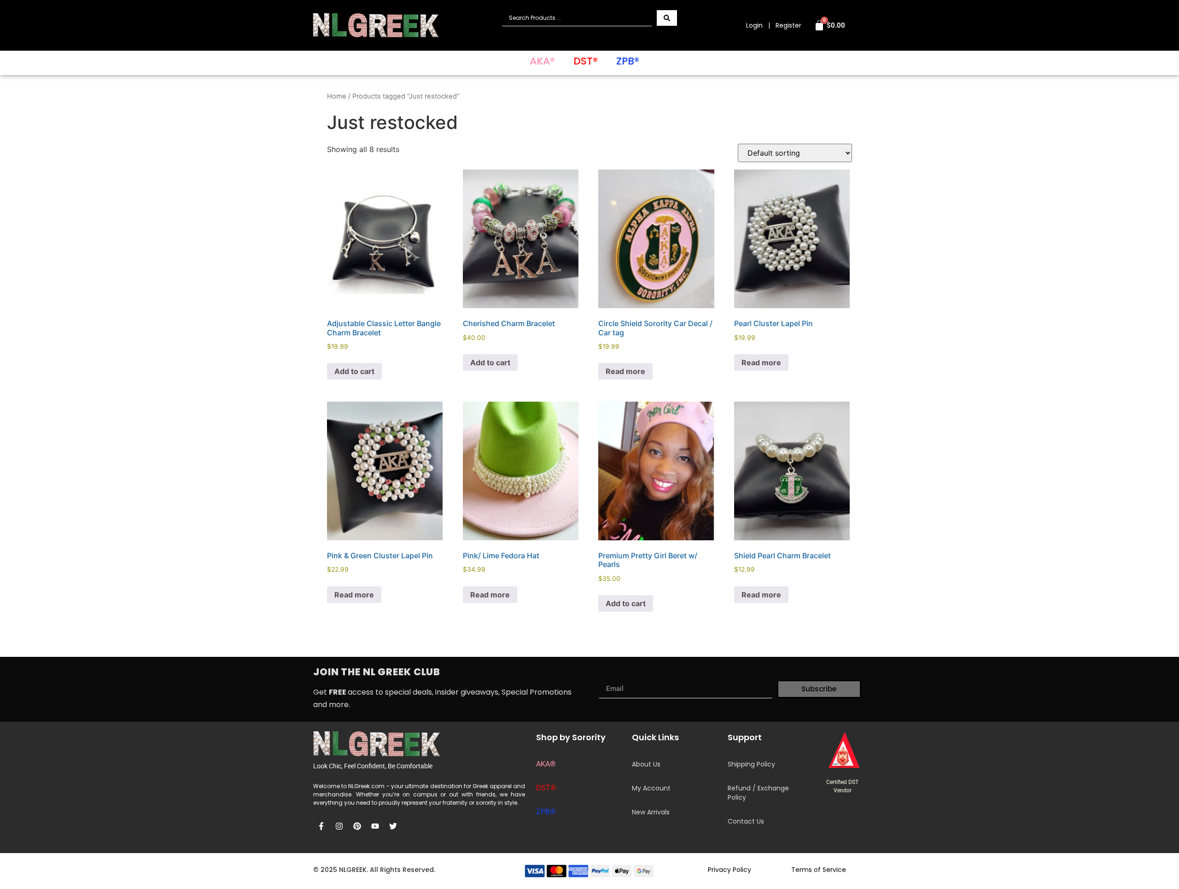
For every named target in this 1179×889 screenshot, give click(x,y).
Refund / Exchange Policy (758, 793)
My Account (651, 788)
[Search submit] (667, 18)
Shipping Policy (751, 764)
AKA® (542, 61)
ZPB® (627, 61)
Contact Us (746, 821)
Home (336, 96)
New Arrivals (651, 812)
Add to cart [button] (354, 371)
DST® (585, 61)
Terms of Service (818, 869)
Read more (625, 371)
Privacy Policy (729, 869)
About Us (646, 764)
